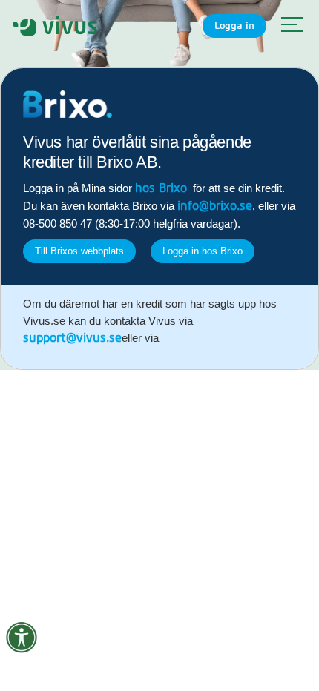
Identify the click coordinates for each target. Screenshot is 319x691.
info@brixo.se (214, 206)
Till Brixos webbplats (79, 251)
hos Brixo (161, 188)
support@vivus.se (72, 338)
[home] (55, 25)
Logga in (234, 25)
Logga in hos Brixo (202, 251)
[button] (288, 26)
